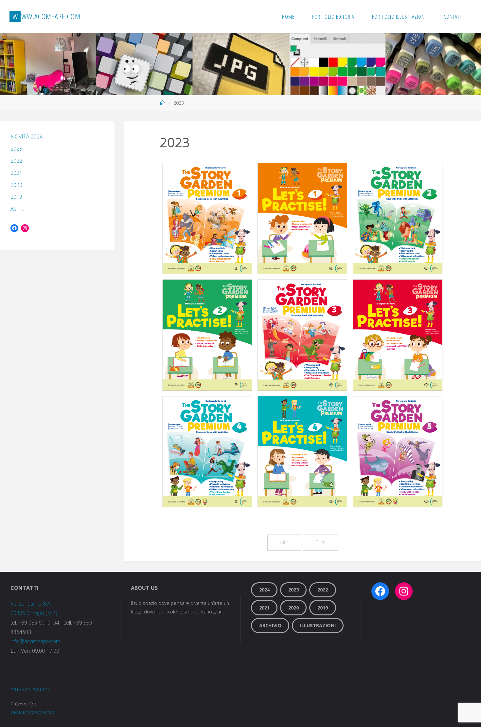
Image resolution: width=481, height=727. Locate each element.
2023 (16, 148)
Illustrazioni (318, 625)
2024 (264, 590)
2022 (16, 160)
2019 (16, 196)
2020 (16, 185)
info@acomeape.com (35, 641)
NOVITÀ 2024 (26, 136)
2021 (16, 172)
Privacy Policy (30, 690)
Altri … (17, 208)
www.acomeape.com (32, 712)
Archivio (270, 625)
